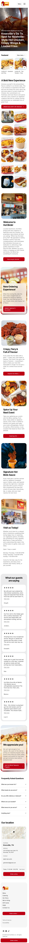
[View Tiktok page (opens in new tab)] (9, 931)
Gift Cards (6, 903)
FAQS (4, 905)
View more (6, 598)
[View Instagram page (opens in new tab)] (6, 931)
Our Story (5, 898)
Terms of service (7, 920)
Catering (5, 895)
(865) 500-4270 (7, 859)
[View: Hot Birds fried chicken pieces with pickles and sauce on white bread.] (20, 156)
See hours (22, 869)
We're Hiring (6, 900)
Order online (14, 874)
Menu (19, 4)
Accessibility (6, 922)
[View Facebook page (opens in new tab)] (4, 931)
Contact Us (6, 908)
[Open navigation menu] (24, 4)
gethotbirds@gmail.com (9, 863)
